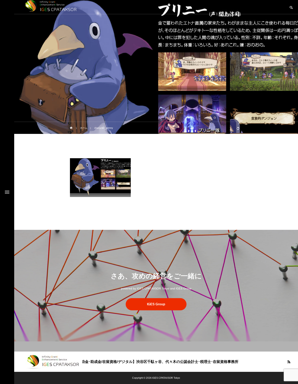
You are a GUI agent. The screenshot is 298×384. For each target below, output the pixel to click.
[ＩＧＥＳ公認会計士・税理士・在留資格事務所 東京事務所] (52, 362)
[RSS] (289, 362)
